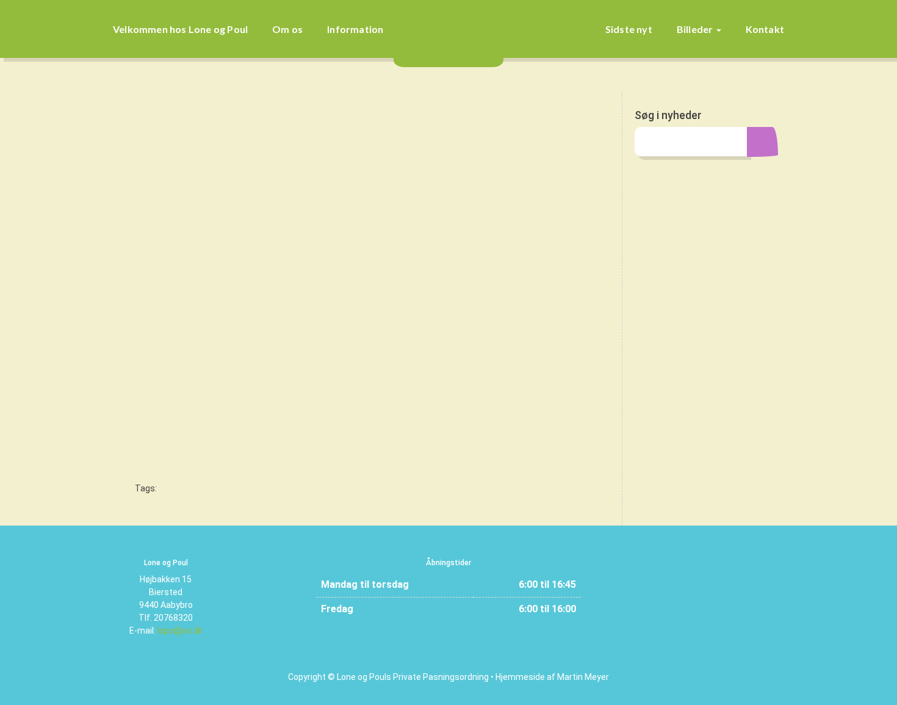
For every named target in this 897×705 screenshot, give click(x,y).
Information (355, 29)
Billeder (696, 29)
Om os (287, 29)
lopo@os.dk (180, 630)
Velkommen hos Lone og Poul (180, 29)
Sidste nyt (628, 29)
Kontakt (765, 29)
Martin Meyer (583, 677)
